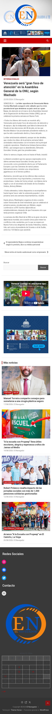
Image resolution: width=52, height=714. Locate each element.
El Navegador (19, 99)
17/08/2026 (8, 404)
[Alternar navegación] (5, 40)
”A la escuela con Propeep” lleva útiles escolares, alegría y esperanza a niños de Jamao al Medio (24, 444)
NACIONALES (9, 436)
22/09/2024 (8, 99)
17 (5, 676)
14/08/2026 (8, 451)
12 (19, 672)
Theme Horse (16, 710)
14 (33, 672)
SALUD (15, 392)
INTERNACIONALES (11, 79)
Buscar (6, 262)
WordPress (44, 710)
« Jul (3, 691)
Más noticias (11, 362)
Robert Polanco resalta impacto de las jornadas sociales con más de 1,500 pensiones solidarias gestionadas (23, 491)
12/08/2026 (8, 497)
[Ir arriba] (47, 703)
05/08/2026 (8, 540)
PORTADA (7, 392)
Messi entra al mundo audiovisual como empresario (25, 252)
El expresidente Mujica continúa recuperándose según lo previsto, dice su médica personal (24, 243)
